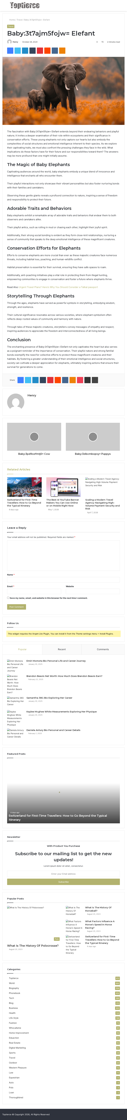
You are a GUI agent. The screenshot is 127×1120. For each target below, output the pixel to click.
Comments (103, 649)
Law (11, 1072)
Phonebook (14, 993)
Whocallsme (15, 1028)
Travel (19, 19)
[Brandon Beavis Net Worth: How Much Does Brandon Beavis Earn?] (15, 684)
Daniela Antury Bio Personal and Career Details (53, 730)
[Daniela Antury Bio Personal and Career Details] (15, 734)
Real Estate (14, 1043)
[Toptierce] (24, 5)
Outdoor (13, 1062)
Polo (11, 1087)
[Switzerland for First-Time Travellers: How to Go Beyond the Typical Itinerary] (24, 487)
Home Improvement (19, 1033)
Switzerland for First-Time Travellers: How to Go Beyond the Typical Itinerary (24, 502)
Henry (15, 42)
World (12, 983)
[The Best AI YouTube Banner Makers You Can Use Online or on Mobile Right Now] (63, 487)
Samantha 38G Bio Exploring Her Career (49, 697)
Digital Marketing (17, 1048)
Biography (14, 988)
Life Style (13, 1018)
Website (70, 586)
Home (12, 19)
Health (12, 1013)
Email (10, 586)
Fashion (13, 1023)
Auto (11, 1082)
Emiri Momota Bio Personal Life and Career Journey (56, 660)
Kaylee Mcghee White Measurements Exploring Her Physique (61, 711)
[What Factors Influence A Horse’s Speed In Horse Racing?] (74, 926)
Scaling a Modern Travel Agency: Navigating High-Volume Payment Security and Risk (102, 504)
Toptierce (13, 978)
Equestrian (14, 1077)
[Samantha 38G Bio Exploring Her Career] (15, 702)
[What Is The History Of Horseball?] (74, 912)
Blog (11, 1003)
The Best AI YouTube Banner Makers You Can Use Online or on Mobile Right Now (62, 502)
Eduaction (14, 1038)
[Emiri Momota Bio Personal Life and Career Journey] (15, 665)
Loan (11, 1092)
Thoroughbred (16, 1097)
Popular (22, 649)
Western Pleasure (17, 1067)
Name (11, 574)
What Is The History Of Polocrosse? (33, 945)
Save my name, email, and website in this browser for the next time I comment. (49, 598)
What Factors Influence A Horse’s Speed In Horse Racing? (99, 924)
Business (13, 1008)
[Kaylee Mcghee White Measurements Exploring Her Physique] (15, 718)
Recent (62, 649)
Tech (11, 998)
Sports (12, 1053)
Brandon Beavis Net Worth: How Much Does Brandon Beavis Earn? (64, 676)
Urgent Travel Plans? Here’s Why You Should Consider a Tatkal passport (58, 287)
